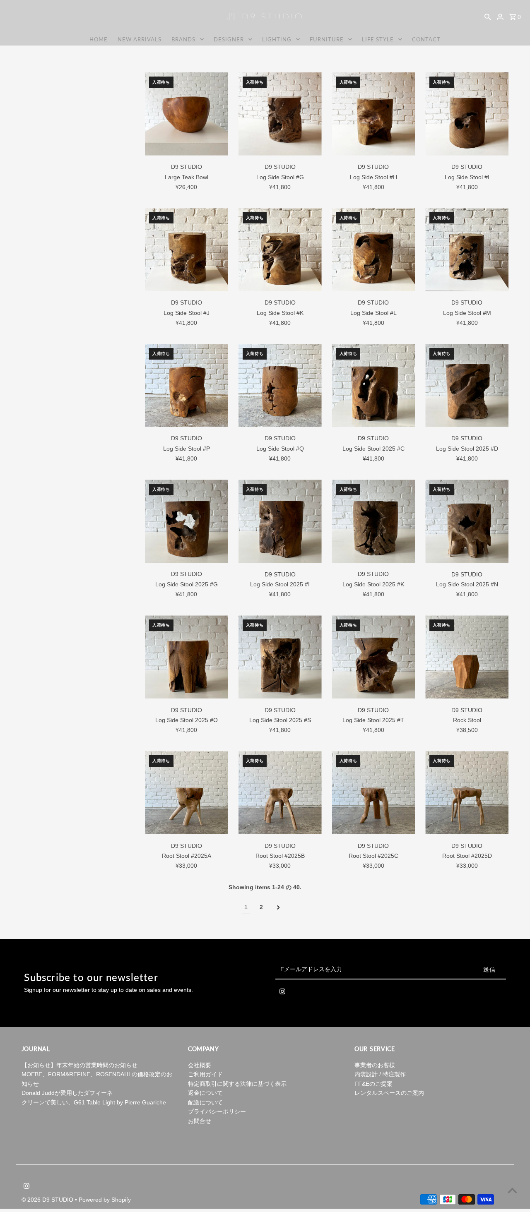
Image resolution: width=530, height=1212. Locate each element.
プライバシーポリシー (217, 1111)
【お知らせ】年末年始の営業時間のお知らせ (79, 1065)
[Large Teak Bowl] (186, 114)
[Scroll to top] (512, 1190)
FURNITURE (327, 39)
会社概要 (199, 1065)
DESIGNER (229, 39)
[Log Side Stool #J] (186, 249)
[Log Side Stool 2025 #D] (466, 385)
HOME (98, 39)
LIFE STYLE (378, 39)
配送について (205, 1102)
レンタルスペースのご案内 (389, 1093)
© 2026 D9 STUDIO (48, 1199)
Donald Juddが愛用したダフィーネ (67, 1093)
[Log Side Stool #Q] (280, 385)
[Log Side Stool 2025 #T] (373, 656)
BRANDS (183, 39)
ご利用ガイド (205, 1074)
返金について (205, 1093)
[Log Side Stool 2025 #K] (373, 521)
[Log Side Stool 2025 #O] (186, 656)
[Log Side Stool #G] (280, 114)
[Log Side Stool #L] (373, 249)
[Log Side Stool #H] (373, 114)
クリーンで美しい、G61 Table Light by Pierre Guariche (94, 1102)
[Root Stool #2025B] (280, 792)
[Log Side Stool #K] (280, 249)
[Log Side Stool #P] (186, 385)
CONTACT (426, 39)
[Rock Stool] (466, 656)
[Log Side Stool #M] (466, 249)
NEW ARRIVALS (139, 39)
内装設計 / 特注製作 (380, 1074)
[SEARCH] (487, 16)
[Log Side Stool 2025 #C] (373, 385)
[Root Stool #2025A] (186, 792)
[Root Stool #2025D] (466, 792)
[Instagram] (282, 993)
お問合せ (199, 1121)
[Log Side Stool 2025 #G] (186, 521)
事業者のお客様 (374, 1065)
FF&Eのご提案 (373, 1083)
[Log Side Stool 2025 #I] (280, 521)
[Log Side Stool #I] (466, 114)
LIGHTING (277, 39)
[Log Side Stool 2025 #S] (280, 656)
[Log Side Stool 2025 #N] (466, 521)
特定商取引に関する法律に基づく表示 (237, 1083)
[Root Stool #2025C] (373, 792)
